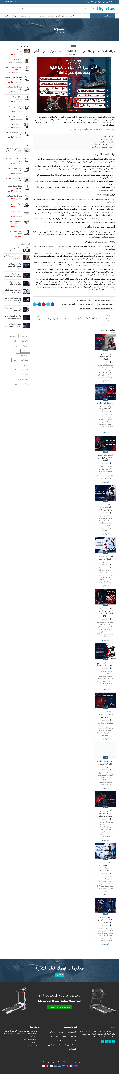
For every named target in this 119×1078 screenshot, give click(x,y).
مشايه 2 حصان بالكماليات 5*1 (14, 88)
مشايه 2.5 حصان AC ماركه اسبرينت (13, 78)
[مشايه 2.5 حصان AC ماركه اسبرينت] (27, 79)
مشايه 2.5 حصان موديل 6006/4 (15, 232)
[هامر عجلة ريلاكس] (27, 125)
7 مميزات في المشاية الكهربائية (103, 300)
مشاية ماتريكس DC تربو (104, 253)
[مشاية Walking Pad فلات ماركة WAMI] (27, 69)
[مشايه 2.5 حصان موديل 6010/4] (27, 52)
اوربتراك (61, 1032)
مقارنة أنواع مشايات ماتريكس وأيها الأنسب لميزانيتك (105, 405)
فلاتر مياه (73, 1040)
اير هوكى (52, 1032)
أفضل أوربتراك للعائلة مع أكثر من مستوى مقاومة (105, 919)
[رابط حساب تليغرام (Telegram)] (35, 304)
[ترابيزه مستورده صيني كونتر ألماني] (27, 214)
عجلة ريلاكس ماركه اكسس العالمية (13, 108)
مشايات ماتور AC (70, 1045)
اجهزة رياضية (72, 1032)
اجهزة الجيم (72, 1049)
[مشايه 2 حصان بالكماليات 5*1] (27, 89)
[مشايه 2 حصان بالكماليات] (27, 118)
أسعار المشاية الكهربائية (83, 300)
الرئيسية (62, 32)
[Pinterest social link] (44, 304)
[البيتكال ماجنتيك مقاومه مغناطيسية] (27, 99)
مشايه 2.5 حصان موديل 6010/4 (15, 50)
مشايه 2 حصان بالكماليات (14, 116)
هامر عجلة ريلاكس (16, 124)
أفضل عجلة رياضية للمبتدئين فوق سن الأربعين (105, 457)
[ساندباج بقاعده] (27, 61)
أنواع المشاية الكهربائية (68, 304)
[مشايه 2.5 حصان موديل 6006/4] (27, 233)
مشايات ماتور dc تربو (54, 1045)
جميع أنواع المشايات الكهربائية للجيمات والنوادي (105, 763)
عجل (50, 1036)
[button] (59, 1007)
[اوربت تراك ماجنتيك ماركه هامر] (27, 134)
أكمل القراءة (105, 380)
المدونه (56, 32)
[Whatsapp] (109, 1041)
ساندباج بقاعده (17, 59)
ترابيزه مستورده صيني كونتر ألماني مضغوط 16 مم (13, 222)
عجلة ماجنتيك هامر (106, 262)
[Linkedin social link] (39, 304)
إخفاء (103, 136)
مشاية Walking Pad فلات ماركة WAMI (14, 68)
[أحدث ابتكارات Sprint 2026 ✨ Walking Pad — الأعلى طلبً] (27, 151)
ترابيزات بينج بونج (61, 1036)
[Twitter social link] (48, 304)
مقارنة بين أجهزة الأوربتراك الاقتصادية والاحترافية (105, 714)
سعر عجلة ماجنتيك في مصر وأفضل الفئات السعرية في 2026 (12, 300)
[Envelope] (106, 1041)
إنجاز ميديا (40, 1061)
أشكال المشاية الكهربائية (105, 304)
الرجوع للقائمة (73, 317)
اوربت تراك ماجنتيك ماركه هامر (14, 133)
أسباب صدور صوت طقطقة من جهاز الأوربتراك (105, 558)
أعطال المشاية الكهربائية (87, 304)
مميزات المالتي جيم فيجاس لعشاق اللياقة (105, 356)
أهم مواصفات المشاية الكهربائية (103, 308)
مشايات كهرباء (61, 1040)
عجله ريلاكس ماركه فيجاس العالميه (13, 179)
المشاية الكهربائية (85, 308)
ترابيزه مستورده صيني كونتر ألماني (13, 212)
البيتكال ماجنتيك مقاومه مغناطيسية (15, 98)
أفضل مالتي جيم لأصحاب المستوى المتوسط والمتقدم (105, 813)
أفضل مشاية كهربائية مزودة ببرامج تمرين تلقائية (105, 507)
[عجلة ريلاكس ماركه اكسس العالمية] (27, 109)
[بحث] (6, 9)
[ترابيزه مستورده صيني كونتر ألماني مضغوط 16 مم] (27, 223)
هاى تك (65, 1061)
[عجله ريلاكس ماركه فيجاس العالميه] (27, 179)
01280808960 (8, 2)
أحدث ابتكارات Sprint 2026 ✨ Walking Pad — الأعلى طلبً (13, 151)
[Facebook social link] (52, 304)
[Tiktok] (102, 1041)
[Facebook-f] (113, 1041)
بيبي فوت (73, 1036)
